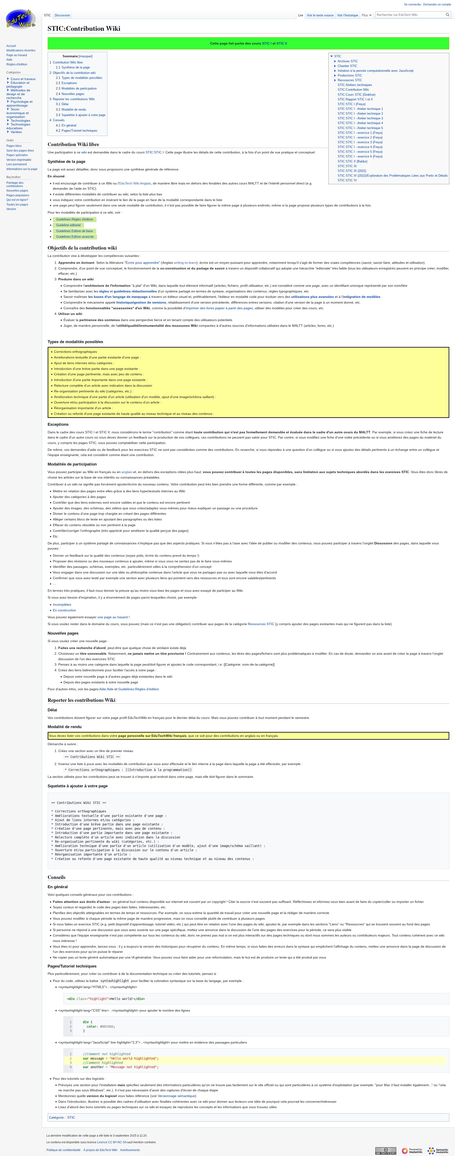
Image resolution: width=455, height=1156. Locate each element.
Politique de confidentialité (63, 1150)
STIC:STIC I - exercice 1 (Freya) (360, 132)
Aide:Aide (106, 689)
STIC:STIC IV (347, 180)
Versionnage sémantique (176, 1096)
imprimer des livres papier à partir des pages (219, 308)
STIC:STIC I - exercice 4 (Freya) (360, 147)
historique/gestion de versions (141, 302)
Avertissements (130, 1150)
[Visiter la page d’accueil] (21, 19)
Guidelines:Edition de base (74, 231)
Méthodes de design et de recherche (18, 94)
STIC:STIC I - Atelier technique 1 (360, 109)
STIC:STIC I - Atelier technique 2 (360, 113)
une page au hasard (112, 617)
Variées (16, 132)
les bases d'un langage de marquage (118, 297)
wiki (84, 152)
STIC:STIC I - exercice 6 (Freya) (360, 156)
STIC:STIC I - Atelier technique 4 (360, 123)
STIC (337, 56)
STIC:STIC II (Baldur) (352, 161)
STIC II (282, 43)
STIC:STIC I (155, 152)
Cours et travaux (23, 79)
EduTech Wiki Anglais (135, 183)
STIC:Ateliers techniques (355, 85)
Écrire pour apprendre (142, 262)
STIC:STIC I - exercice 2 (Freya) (360, 137)
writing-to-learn (185, 262)
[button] (331, 56)
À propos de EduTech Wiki (100, 1150)
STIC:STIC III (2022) (352, 171)
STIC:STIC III (347, 166)
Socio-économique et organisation (17, 113)
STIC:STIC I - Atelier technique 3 (360, 118)
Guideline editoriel (68, 225)
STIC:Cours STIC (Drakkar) (356, 94)
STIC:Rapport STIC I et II (355, 99)
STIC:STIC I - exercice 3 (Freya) (360, 142)
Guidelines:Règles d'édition (74, 219)
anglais (127, 472)
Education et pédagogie (17, 84)
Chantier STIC (347, 66)
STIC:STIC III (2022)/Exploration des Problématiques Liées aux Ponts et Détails (393, 175)
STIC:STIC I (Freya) (351, 104)
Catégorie (56, 1117)
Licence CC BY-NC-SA (111, 1142)
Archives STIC (348, 61)
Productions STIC (350, 75)
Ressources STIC (350, 80)
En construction (64, 610)
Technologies (20, 120)
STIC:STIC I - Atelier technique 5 (360, 128)
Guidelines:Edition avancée (75, 236)
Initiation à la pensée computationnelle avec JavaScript (376, 70)
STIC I (267, 43)
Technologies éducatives (18, 126)
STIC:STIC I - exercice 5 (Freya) (360, 151)
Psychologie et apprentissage (19, 103)
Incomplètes (62, 604)
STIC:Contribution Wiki (353, 89)
